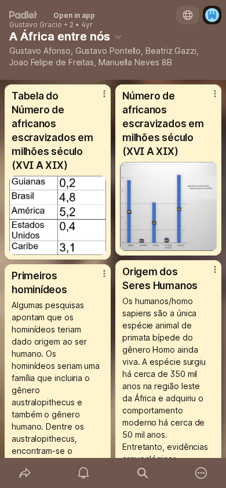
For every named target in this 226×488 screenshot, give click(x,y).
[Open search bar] (142, 473)
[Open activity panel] (84, 473)
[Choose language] (187, 15)
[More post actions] (97, 98)
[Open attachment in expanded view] (57, 215)
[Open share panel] (25, 473)
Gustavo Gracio (35, 25)
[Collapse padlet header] (118, 36)
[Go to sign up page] (212, 15)
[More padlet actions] (201, 473)
